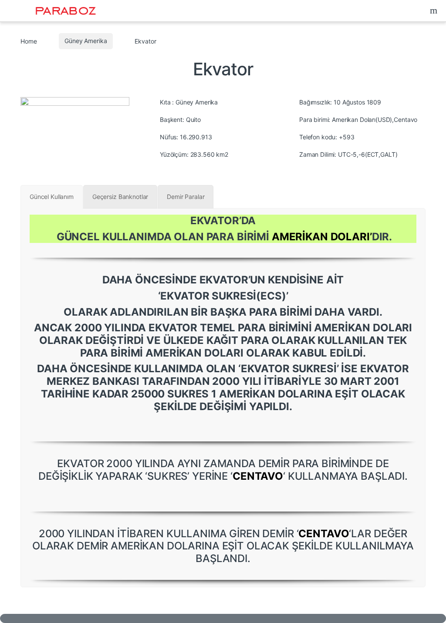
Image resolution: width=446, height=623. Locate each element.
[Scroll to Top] (223, 618)
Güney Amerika (85, 40)
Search (434, 10)
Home (28, 40)
